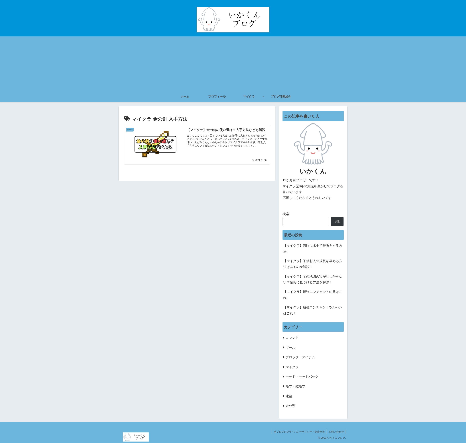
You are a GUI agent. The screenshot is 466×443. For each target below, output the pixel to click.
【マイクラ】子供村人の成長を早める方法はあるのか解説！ (312, 264)
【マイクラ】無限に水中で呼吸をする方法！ (312, 248)
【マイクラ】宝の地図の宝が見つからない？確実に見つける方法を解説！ (312, 279)
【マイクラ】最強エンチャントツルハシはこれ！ (312, 310)
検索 (286, 214)
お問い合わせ (336, 431)
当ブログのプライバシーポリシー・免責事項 (299, 431)
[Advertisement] (233, 63)
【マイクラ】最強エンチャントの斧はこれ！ (312, 294)
